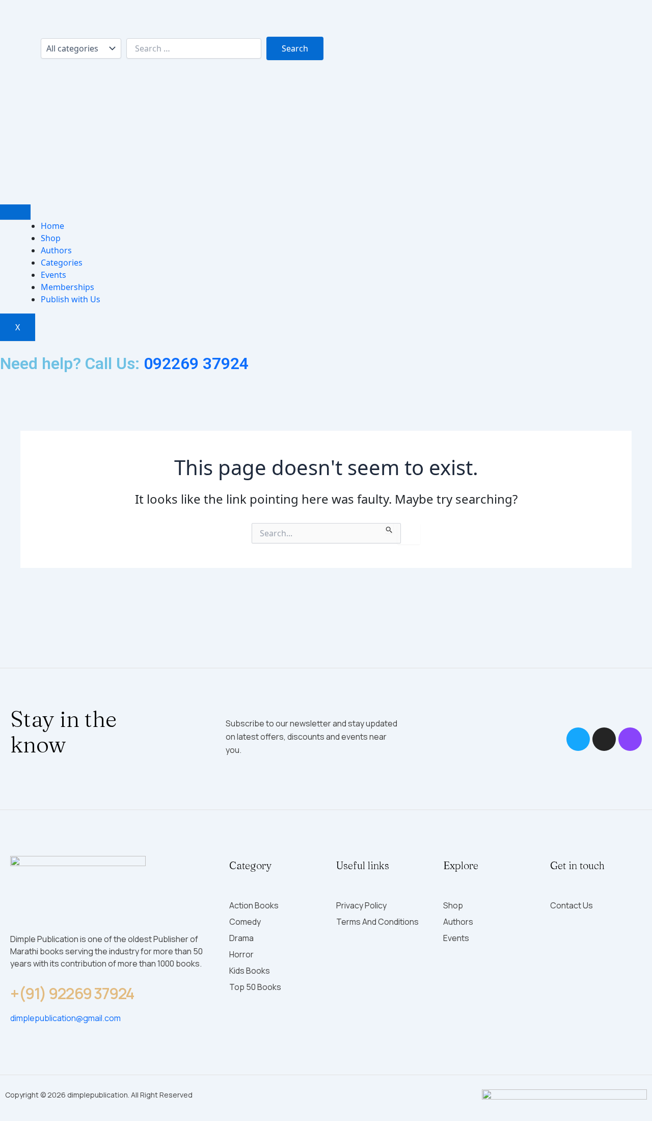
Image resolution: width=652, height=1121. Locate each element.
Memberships (67, 287)
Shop (51, 238)
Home (52, 225)
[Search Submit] (389, 528)
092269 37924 (196, 363)
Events (53, 274)
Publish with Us (70, 299)
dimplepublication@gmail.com (65, 1018)
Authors (56, 250)
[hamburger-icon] (15, 212)
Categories (62, 262)
